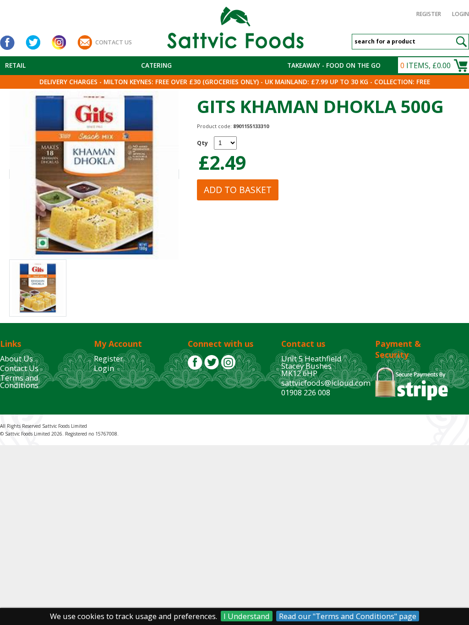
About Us (16, 358)
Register (428, 14)
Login (460, 14)
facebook (7, 42)
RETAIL (15, 65)
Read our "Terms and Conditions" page (347, 616)
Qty (202, 143)
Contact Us (19, 368)
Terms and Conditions (19, 381)
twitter (33, 42)
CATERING (156, 65)
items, (425, 65)
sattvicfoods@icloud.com (326, 382)
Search (461, 41)
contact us (113, 42)
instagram (58, 42)
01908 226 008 (305, 392)
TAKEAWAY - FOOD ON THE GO (334, 65)
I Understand (247, 616)
